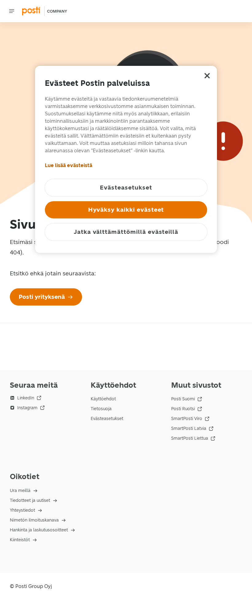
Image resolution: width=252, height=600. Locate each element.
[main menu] (11, 11)
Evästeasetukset (107, 418)
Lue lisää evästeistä (68, 165)
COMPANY (57, 11)
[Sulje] (207, 75)
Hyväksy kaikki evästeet (126, 209)
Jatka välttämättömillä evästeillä (126, 231)
